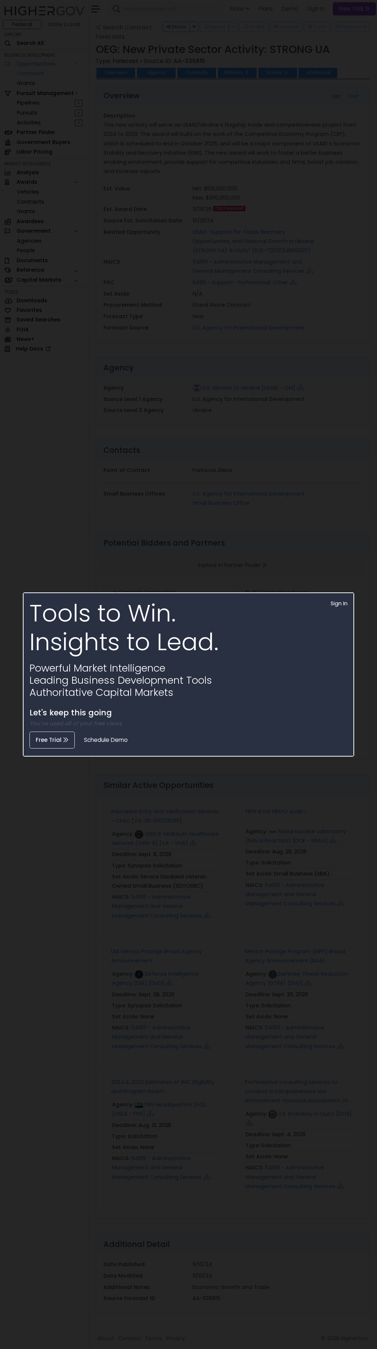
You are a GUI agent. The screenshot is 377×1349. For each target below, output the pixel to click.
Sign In (339, 603)
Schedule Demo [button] (106, 740)
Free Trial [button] (49, 740)
